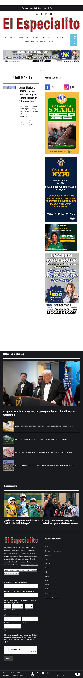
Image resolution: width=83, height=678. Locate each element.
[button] (2, 57)
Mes (13, 609)
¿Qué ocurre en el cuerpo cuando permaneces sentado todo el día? (44, 426)
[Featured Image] (41, 383)
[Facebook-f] (32, 14)
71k (53, 87)
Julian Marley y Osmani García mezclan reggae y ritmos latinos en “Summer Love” (28, 94)
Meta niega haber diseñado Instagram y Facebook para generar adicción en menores (24, 522)
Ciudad (6, 622)
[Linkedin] (51, 14)
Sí (7, 642)
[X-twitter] (37, 14)
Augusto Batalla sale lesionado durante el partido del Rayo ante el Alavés (60, 522)
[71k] (47, 87)
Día (5, 609)
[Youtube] (41, 14)
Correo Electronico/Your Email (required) (19, 591)
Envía (8, 658)
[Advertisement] (41, 334)
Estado (24, 622)
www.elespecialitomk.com (29, 565)
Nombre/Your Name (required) (15, 582)
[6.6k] (66, 87)
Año (26, 609)
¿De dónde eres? (10, 615)
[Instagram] (46, 14)
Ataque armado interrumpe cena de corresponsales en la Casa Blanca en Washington (39, 413)
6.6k (72, 87)
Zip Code (7, 630)
